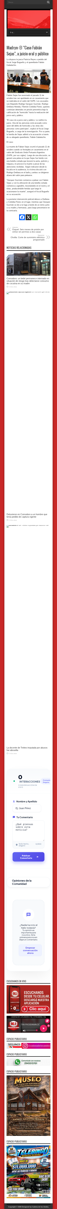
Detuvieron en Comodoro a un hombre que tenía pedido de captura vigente (27, 515)
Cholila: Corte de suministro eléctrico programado (28, 237)
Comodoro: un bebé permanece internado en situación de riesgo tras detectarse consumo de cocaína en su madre (28, 281)
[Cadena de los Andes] (28, 21)
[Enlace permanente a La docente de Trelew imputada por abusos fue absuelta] (28, 525)
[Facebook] (22, 217)
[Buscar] (48, 2)
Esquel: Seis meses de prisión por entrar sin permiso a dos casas (28, 229)
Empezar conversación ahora (30, 950)
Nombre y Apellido (26, 801)
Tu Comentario (24, 817)
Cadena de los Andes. (40, 1207)
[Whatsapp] (35, 217)
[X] (28, 217)
